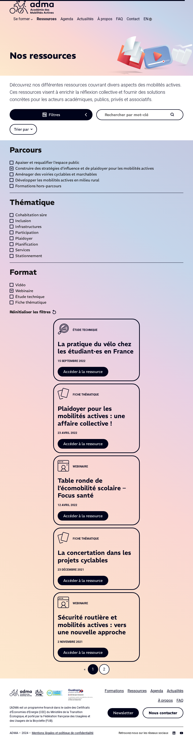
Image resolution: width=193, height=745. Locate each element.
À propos (165, 700)
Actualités (175, 691)
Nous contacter (163, 712)
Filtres (54, 114)
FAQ (180, 700)
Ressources (137, 691)
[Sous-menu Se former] (32, 19)
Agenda (156, 691)
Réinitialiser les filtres (30, 312)
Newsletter (123, 712)
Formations (114, 691)
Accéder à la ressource (85, 372)
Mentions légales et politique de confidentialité (62, 733)
